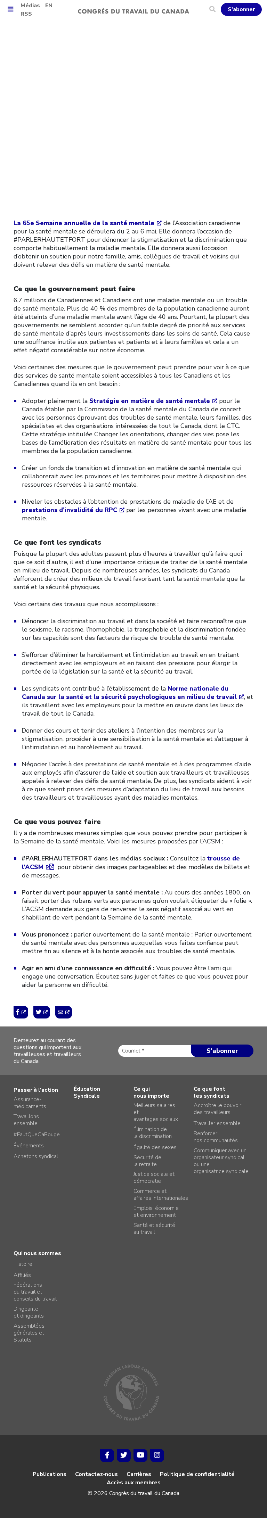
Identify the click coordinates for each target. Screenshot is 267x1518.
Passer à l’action (36, 1090)
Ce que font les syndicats (211, 1092)
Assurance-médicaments (30, 1103)
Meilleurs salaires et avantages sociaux (156, 1112)
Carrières (139, 1474)
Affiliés (22, 1275)
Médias (30, 5)
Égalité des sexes (155, 1147)
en (48, 5)
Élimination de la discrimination (153, 1133)
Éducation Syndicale (87, 1092)
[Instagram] (157, 1455)
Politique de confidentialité (197, 1474)
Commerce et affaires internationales (161, 1195)
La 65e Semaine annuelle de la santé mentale (84, 223)
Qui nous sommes (37, 1253)
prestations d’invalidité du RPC (69, 510)
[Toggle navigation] (13, 10)
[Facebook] (107, 1455)
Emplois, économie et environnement (156, 1212)
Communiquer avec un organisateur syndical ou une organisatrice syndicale (221, 1161)
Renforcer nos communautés (216, 1137)
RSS (26, 14)
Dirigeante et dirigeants (29, 1312)
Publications (49, 1474)
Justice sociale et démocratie (154, 1178)
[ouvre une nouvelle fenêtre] (21, 1012)
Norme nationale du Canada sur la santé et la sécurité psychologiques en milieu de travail (129, 692)
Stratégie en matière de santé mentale (149, 401)
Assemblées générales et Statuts (29, 1332)
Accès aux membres (134, 1482)
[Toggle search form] (215, 9)
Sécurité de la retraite (147, 1161)
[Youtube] (140, 1455)
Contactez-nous (96, 1474)
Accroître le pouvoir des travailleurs (217, 1109)
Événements (29, 1145)
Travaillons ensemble (26, 1120)
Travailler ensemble (217, 1123)
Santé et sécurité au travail (154, 1229)
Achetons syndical (36, 1156)
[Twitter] (124, 1455)
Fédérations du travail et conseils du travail (35, 1291)
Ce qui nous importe (151, 1092)
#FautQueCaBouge (37, 1134)
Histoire (23, 1264)
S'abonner (241, 9)
